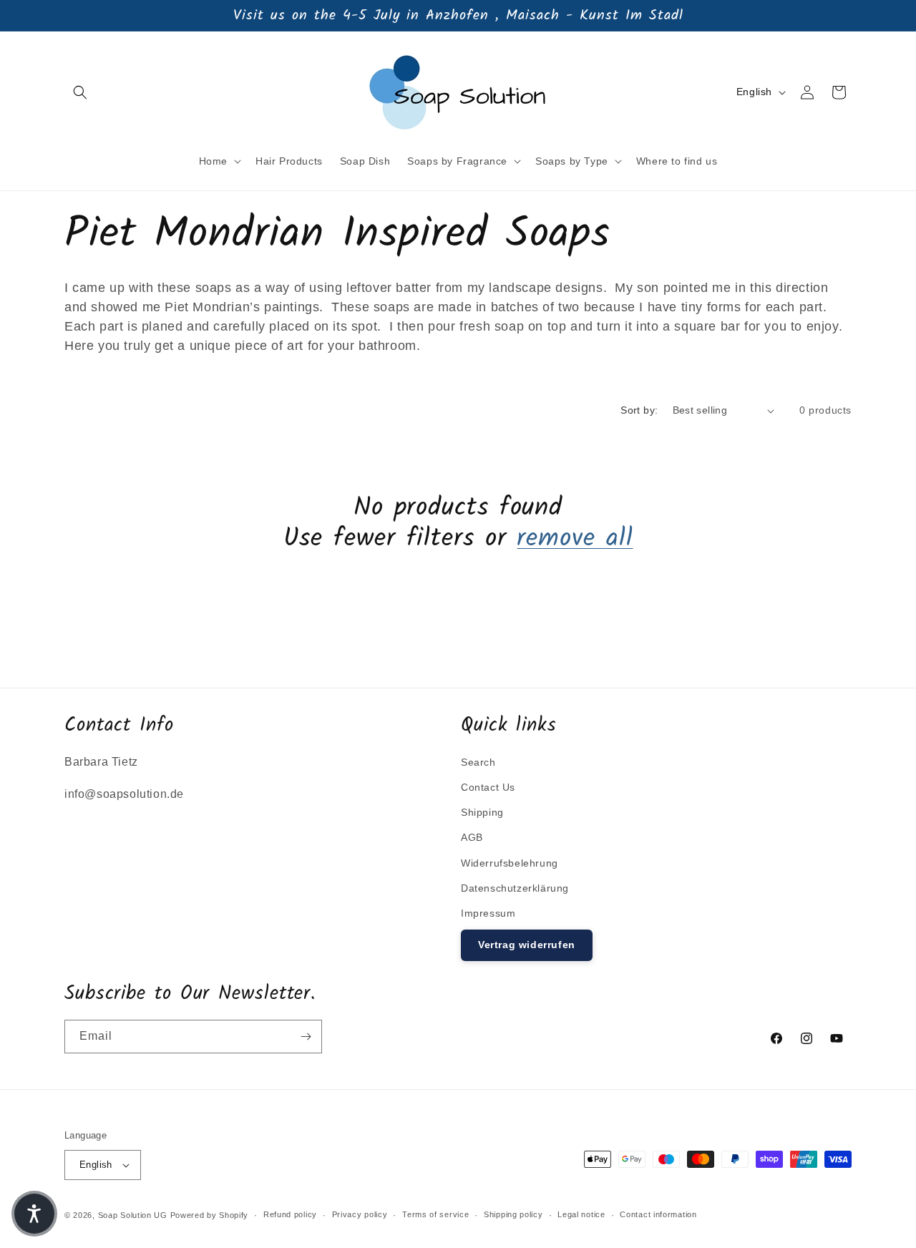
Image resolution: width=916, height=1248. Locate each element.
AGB (472, 837)
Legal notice (581, 1214)
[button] (80, 92)
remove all (575, 539)
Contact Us (488, 787)
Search (478, 762)
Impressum (488, 913)
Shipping (482, 812)
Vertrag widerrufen (526, 944)
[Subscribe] (305, 1036)
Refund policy (290, 1214)
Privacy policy (360, 1214)
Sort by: (639, 410)
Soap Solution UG (132, 1215)
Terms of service (435, 1214)
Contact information (658, 1214)
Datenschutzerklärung (515, 888)
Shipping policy (513, 1214)
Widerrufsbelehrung (509, 863)
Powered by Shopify (209, 1215)
